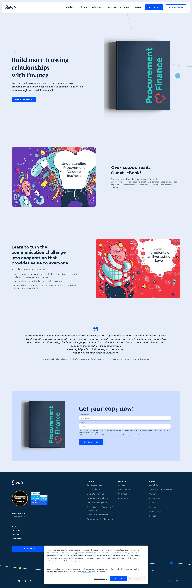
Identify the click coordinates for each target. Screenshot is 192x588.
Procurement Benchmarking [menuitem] (100, 519)
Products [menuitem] (92, 481)
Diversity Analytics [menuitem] (95, 494)
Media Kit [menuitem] (153, 516)
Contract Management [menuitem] (97, 514)
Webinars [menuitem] (122, 494)
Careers (137, 7)
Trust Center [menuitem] (155, 511)
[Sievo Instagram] (19, 581)
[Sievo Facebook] (14, 581)
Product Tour (176, 7)
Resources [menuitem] (123, 481)
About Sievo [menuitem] (155, 485)
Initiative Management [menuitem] (97, 502)
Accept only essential (136, 579)
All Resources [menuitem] (124, 485)
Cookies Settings (100, 579)
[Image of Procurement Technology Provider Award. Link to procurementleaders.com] (20, 499)
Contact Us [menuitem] (154, 498)
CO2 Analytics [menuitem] (93, 489)
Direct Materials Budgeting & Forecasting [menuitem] (100, 508)
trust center (87, 572)
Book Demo (154, 7)
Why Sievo (97, 7)
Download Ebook (23, 99)
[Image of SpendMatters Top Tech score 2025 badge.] (39, 499)
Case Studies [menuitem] (124, 489)
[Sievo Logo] (18, 482)
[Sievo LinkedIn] (25, 581)
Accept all (118, 579)
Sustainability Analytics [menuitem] (97, 498)
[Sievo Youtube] (30, 581)
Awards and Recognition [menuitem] (160, 489)
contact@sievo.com (19, 517)
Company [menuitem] (153, 481)
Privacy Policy (93, 432)
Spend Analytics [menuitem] (94, 485)
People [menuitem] (152, 502)
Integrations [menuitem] (123, 498)
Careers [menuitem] (153, 494)
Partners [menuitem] (153, 507)
